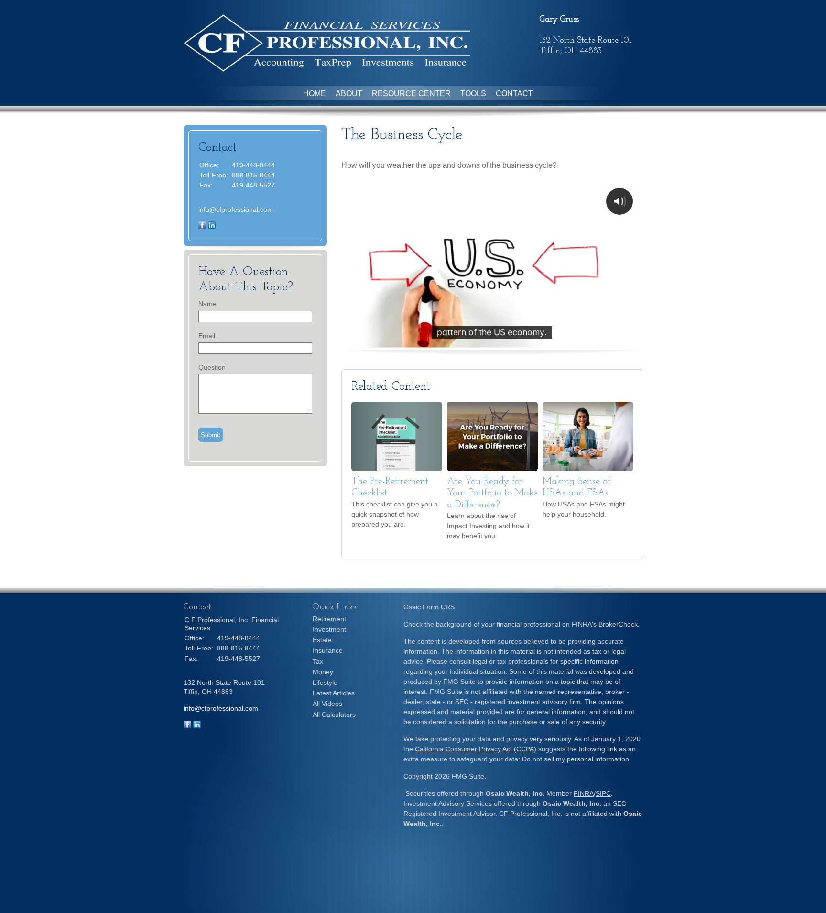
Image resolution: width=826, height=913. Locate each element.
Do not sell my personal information (575, 759)
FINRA (584, 793)
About (349, 93)
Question (212, 367)
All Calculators (334, 714)
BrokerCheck (618, 624)
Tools (473, 93)
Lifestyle (325, 682)
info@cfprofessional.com (235, 209)
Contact (514, 93)
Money (323, 672)
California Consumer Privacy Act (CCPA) (475, 749)
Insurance (328, 650)
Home (314, 93)
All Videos (327, 703)
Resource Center (411, 93)
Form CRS (439, 607)
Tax (318, 661)
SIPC (603, 793)
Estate (322, 640)
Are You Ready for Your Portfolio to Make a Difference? (492, 493)
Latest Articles (334, 693)
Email (206, 336)
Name (207, 304)
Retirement (329, 619)
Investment (329, 629)
